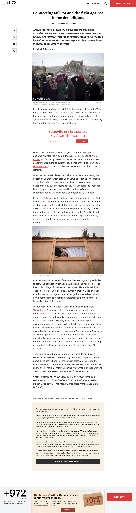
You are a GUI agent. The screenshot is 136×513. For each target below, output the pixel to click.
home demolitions (61, 398)
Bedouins (65, 215)
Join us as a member (82, 453)
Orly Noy (48, 198)
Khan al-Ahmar (74, 398)
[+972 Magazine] (11, 5)
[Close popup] (102, 492)
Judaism (89, 398)
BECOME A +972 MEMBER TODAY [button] (68, 462)
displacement (49, 398)
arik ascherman (38, 398)
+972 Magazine (61, 23)
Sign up (82, 141)
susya (83, 398)
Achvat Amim (40, 310)
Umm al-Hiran (40, 166)
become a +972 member (73, 409)
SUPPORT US (123, 3)
